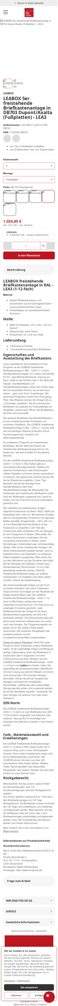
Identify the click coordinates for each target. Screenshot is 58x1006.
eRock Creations (38, 1004)
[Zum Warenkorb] (52, 12)
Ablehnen (16, 995)
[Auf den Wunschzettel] (7, 138)
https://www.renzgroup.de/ (29, 870)
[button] (7, 83)
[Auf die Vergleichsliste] (16, 138)
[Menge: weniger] (7, 246)
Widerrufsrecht (10, 831)
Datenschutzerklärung (22, 930)
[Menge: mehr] (50, 246)
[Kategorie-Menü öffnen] (5, 12)
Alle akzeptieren (29, 987)
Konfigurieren (42, 995)
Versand (28, 225)
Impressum (41, 930)
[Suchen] (12, 12)
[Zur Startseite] (29, 12)
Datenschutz (23, 980)
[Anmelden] (46, 12)
